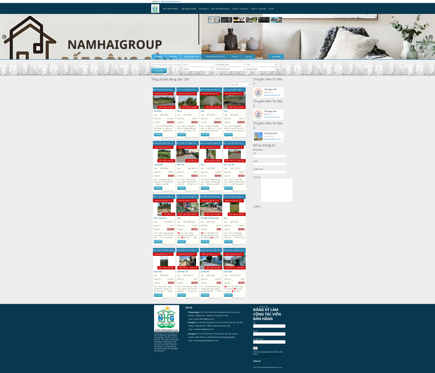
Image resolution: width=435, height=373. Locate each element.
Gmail (255, 161)
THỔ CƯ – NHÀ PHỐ (258, 9)
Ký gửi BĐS (276, 56)
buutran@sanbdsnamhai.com (272, 139)
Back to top (263, 307)
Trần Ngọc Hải (270, 111)
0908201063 (200, 315)
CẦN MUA (173, 56)
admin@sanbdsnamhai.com (272, 117)
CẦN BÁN (158, 56)
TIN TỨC (235, 56)
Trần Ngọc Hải (270, 89)
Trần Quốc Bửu (270, 133)
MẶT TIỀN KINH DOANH (220, 9)
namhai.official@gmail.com (204, 319)
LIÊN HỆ (248, 56)
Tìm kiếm (159, 70)
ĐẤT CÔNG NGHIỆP (170, 9)
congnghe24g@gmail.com (204, 329)
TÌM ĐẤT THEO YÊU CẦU (215, 56)
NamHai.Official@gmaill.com (172, 1)
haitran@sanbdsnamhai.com (272, 95)
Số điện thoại (258, 169)
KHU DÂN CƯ (204, 9)
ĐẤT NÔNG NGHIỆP (189, 9)
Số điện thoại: (258, 339)
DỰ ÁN (271, 9)
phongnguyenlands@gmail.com (206, 340)
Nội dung (256, 177)
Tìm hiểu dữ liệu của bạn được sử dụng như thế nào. (267, 355)
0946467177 (211, 315)
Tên (254, 153)
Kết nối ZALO (258, 150)
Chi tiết (158, 134)
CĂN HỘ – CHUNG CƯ (240, 9)
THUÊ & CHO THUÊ (191, 56)
